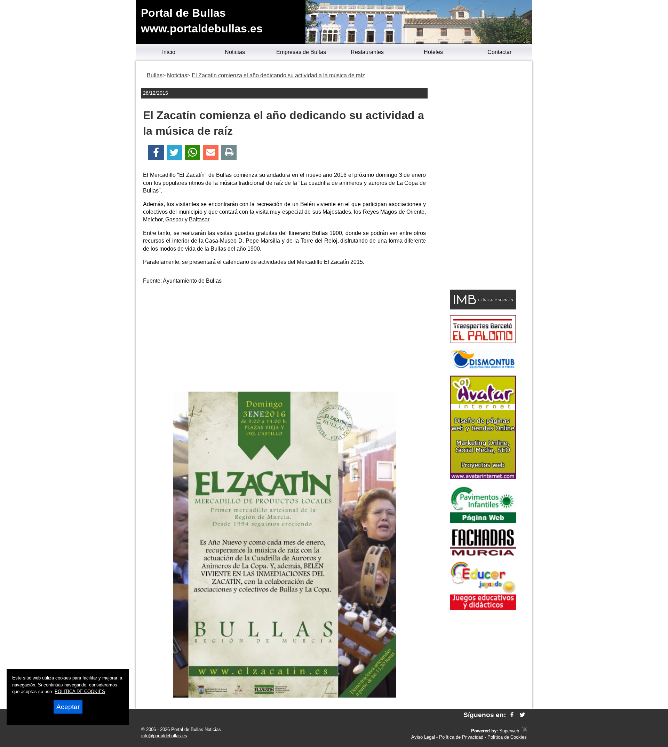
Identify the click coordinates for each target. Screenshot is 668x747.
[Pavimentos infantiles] (483, 521)
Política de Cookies (507, 737)
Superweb (509, 730)
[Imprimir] (229, 152)
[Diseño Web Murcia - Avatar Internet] (524, 730)
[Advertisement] (284, 339)
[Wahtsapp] (192, 152)
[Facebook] (156, 152)
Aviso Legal (423, 737)
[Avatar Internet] (483, 477)
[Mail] (210, 152)
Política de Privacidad (461, 737)
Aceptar (68, 706)
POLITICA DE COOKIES (80, 691)
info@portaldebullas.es (164, 735)
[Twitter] (174, 152)
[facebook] (512, 714)
